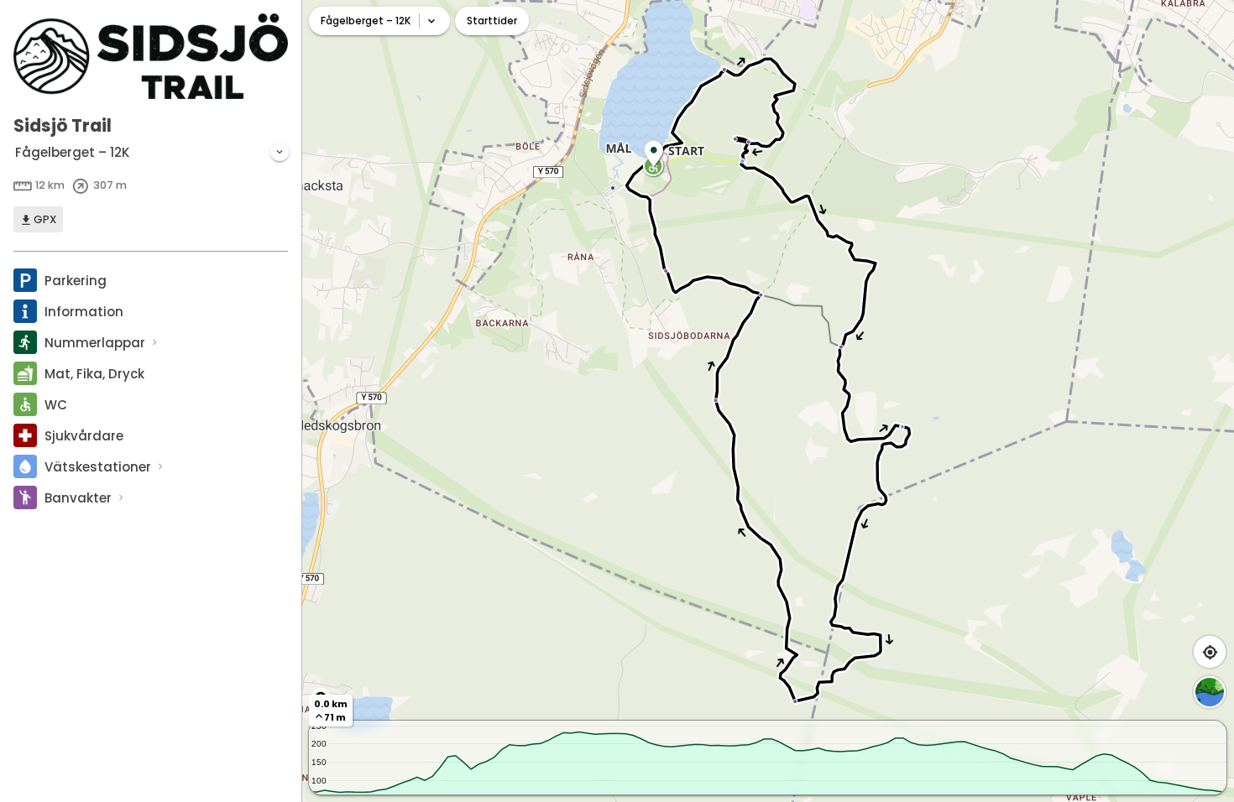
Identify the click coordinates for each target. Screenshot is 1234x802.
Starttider (492, 20)
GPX (45, 219)
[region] (768, 401)
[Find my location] (1210, 652)
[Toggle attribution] (321, 698)
